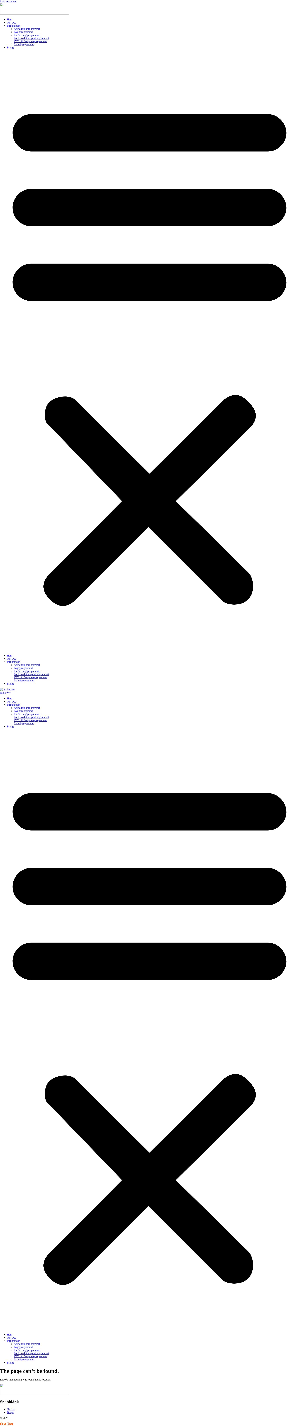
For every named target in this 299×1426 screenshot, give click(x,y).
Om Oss (11, 22)
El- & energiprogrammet (27, 35)
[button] (149, 351)
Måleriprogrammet (24, 44)
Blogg (10, 47)
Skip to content (8, 1)
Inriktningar (13, 25)
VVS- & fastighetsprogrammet (30, 41)
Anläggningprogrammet (27, 28)
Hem (9, 19)
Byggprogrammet (23, 31)
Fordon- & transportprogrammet (31, 38)
